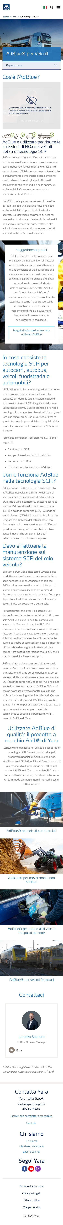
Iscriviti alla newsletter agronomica (31, 1116)
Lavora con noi (31, 1152)
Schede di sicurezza (31, 1186)
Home (6, 17)
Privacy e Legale (31, 1193)
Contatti (31, 1123)
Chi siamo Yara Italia (31, 1146)
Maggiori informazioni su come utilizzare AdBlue (31, 332)
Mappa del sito (31, 1207)
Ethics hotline (32, 1200)
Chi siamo (31, 1141)
